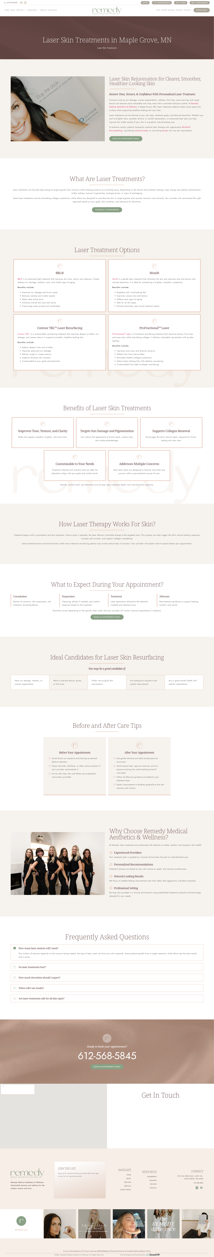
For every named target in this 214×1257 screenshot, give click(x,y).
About (12, 10)
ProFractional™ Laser (121, 334)
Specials (43, 10)
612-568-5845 (107, 1055)
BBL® (20, 279)
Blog (158, 10)
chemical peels (141, 130)
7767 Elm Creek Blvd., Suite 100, (190, 1176)
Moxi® (115, 279)
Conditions (32, 10)
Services (19, 10)
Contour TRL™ (24, 334)
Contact (187, 10)
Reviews (179, 10)
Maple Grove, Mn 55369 (193, 1179)
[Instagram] (25, 2)
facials (165, 130)
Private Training (168, 10)
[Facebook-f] (21, 2)
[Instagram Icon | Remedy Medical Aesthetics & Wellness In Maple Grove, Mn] (197, 1188)
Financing (52, 10)
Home (7, 10)
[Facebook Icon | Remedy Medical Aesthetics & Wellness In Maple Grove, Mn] (201, 1188)
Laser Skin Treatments (107, 48)
